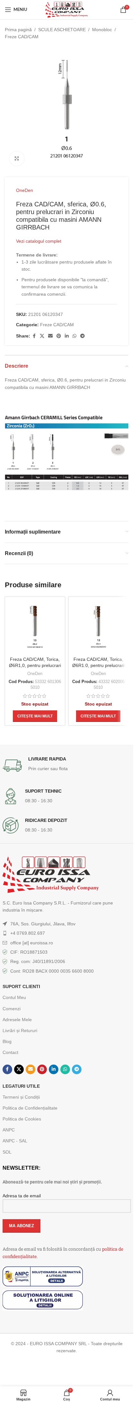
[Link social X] (42, 336)
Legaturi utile (21, 1086)
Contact (10, 1052)
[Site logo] (66, 9)
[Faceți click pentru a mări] (17, 158)
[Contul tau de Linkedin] (67, 336)
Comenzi (12, 1008)
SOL (7, 1152)
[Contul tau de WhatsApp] (74, 336)
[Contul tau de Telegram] (82, 336)
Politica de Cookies (22, 1118)
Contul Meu (14, 997)
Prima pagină (18, 29)
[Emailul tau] (50, 336)
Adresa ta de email (22, 1195)
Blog (7, 1041)
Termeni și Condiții (21, 1097)
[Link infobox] (67, 765)
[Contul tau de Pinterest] (59, 336)
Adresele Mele (17, 1019)
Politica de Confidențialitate (30, 1108)
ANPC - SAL (15, 1140)
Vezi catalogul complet (38, 241)
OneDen (24, 190)
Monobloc (102, 29)
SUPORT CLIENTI (21, 986)
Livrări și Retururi (20, 1030)
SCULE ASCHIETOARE (62, 29)
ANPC (9, 1129)
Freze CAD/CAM (22, 36)
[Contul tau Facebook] (34, 336)
